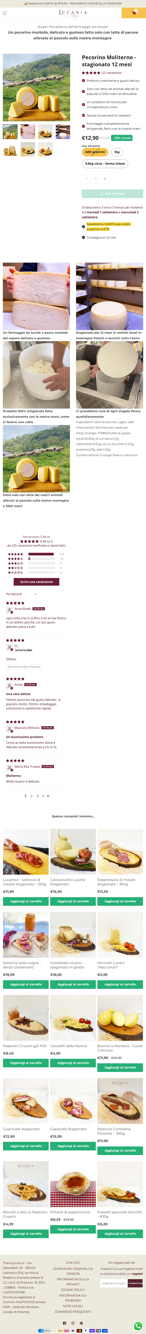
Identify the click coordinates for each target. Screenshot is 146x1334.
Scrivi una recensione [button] (36, 582)
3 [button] (38, 796)
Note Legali (73, 1306)
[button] (15, 554)
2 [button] (32, 796)
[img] (15, 603)
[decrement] (86, 178)
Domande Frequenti (73, 1312)
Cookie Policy (73, 1290)
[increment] (105, 178)
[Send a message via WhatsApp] (138, 1326)
